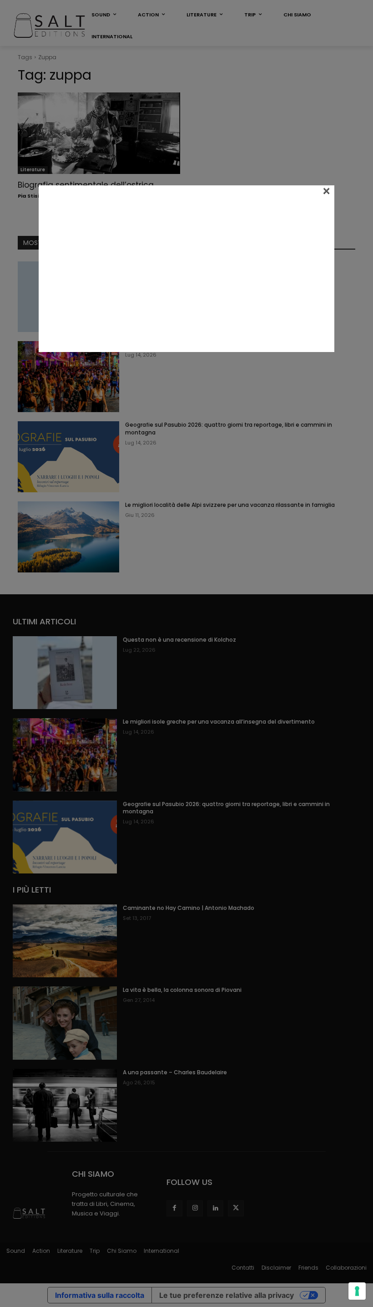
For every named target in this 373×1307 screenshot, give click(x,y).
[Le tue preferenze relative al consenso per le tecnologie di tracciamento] (357, 1291)
